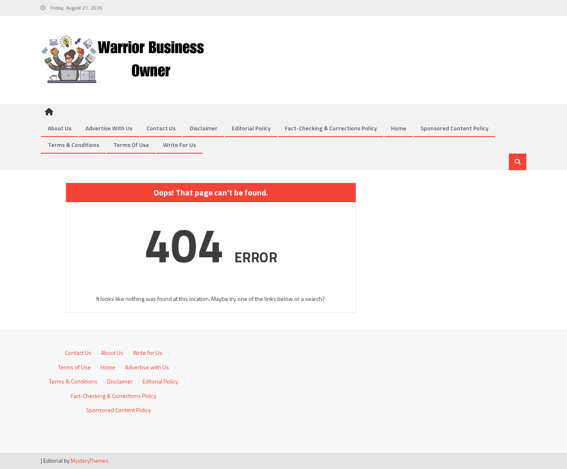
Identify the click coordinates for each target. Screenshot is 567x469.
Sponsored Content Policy (454, 128)
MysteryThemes (89, 461)
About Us (59, 128)
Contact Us (161, 128)
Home (398, 128)
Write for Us (179, 144)
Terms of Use (131, 144)
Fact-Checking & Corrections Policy (331, 128)
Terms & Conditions (73, 144)
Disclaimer (204, 128)
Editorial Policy (251, 128)
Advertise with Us (109, 128)
